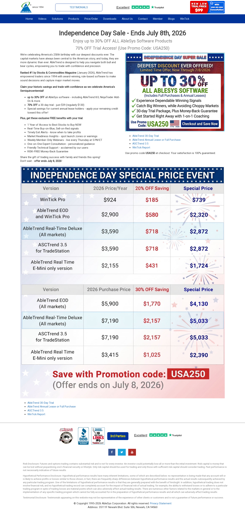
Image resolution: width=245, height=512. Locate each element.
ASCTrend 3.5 (140, 143)
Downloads (109, 18)
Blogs (171, 18)
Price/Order (91, 18)
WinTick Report (141, 147)
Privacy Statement (160, 503)
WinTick (184, 18)
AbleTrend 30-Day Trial (145, 135)
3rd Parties (118, 436)
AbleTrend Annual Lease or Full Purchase (156, 139)
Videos (42, 18)
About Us (127, 18)
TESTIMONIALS (79, 7)
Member (158, 18)
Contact (143, 18)
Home (29, 18)
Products (73, 18)
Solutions (57, 18)
